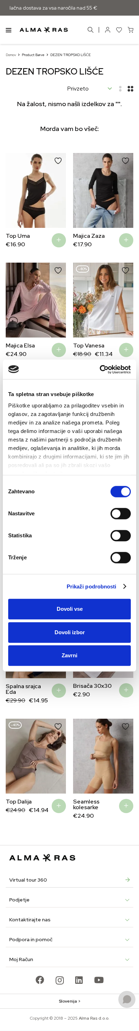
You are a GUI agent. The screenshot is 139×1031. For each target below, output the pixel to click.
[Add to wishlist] (58, 161)
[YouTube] (99, 980)
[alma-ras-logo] (44, 29)
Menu (8, 30)
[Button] (107, 30)
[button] (16, 190)
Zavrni (69, 655)
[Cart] (130, 30)
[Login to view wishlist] (119, 30)
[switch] (120, 513)
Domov (11, 55)
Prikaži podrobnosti (92, 586)
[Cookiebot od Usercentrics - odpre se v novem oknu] (100, 369)
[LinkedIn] (79, 980)
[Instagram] (60, 980)
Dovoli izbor (70, 632)
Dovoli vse (70, 609)
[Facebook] (40, 980)
